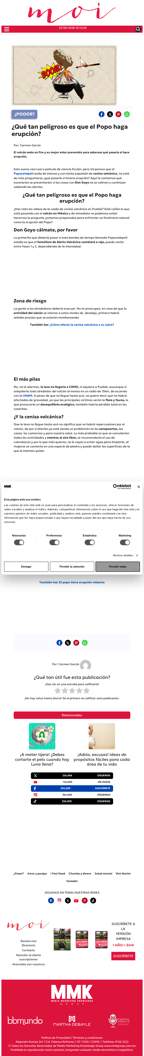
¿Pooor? (19, 873)
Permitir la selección (72, 566)
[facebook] (101, 114)
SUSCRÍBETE (123, 956)
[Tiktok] (93, 900)
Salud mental (103, 873)
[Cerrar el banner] (139, 487)
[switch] (54, 542)
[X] (110, 114)
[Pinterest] (85, 900)
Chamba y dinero (80, 873)
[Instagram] (59, 900)
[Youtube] (76, 900)
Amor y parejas (37, 873)
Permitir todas (117, 566)
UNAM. (27, 396)
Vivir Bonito (123, 873)
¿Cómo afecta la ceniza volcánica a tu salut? (82, 325)
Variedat (72, 881)
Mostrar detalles (123, 555)
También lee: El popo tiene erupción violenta (72, 582)
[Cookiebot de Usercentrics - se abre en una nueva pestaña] (115, 486)
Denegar (26, 566)
